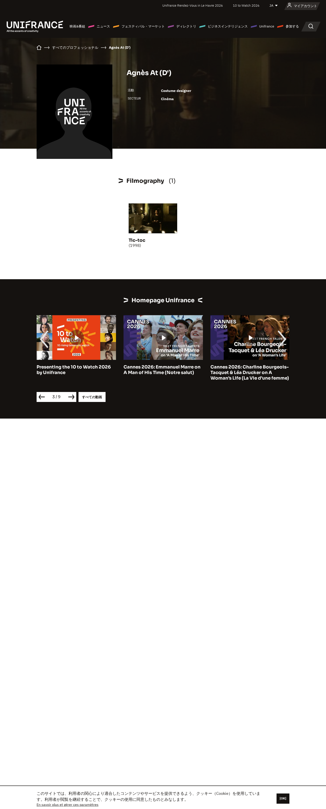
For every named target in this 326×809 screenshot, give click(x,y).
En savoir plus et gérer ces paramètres (67, 804)
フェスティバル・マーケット (143, 26)
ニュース (103, 26)
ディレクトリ (186, 26)
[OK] (283, 798)
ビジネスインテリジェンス (228, 26)
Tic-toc (137, 240)
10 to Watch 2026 (246, 5)
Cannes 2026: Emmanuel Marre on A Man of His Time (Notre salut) (162, 369)
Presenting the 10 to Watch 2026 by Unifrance (74, 369)
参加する (292, 26)
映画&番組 (77, 26)
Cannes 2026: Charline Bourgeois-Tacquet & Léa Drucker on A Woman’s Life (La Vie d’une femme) (249, 372)
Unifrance (266, 26)
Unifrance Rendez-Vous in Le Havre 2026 (192, 5)
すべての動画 (92, 397)
